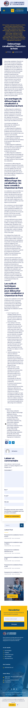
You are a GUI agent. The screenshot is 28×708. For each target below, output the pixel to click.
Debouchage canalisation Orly (10, 30)
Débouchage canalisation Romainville (15, 37)
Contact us (12, 596)
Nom (6, 490)
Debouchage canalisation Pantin (14, 33)
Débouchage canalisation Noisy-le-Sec (14, 29)
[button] (4, 10)
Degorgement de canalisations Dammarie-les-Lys (11, 550)
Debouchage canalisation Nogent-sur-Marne (13, 25)
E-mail (6, 496)
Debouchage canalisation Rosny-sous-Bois (14, 39)
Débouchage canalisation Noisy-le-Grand (13, 27)
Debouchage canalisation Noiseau (14, 26)
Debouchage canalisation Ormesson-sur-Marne (13, 423)
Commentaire (8, 470)
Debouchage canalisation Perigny (14, 34)
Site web (6, 502)
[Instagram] (16, 689)
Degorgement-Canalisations (14, 40)
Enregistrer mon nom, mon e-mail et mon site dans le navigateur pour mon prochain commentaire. (14, 511)
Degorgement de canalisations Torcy (13, 572)
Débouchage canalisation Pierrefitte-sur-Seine (13, 430)
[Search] (22, 525)
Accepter (12, 705)
